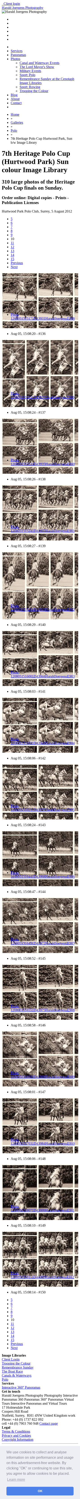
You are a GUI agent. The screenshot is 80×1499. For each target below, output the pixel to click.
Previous (17, 263)
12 (12, 247)
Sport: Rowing (30, 87)
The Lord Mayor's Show (37, 67)
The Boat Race (12, 1371)
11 (12, 243)
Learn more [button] (16, 1479)
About (15, 99)
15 (12, 259)
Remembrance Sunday (18, 1367)
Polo (5, 1379)
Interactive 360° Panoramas (21, 1387)
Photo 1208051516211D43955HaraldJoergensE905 (42, 808)
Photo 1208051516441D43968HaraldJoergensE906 (43, 874)
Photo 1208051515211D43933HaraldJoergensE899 (42, 395)
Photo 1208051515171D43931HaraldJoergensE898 (43, 316)
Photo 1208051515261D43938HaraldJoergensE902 (43, 607)
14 (12, 255)
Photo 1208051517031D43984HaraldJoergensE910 (43, 1141)
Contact (16, 103)
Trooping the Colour (34, 91)
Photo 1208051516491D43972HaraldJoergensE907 (43, 941)
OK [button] (40, 1491)
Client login (11, 4)
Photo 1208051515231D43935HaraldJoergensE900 (43, 462)
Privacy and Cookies (16, 1435)
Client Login (11, 1359)
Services (16, 51)
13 (12, 251)
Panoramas (18, 55)
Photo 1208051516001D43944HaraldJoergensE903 (43, 674)
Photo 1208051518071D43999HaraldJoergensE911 (42, 1208)
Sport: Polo (27, 75)
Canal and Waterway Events (39, 63)
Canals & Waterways (16, 1375)
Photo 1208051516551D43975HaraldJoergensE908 (43, 1008)
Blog (14, 95)
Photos (15, 59)
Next (14, 267)
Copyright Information (17, 1439)
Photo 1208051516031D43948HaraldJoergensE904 (43, 741)
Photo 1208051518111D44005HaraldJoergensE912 (42, 1275)
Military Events (30, 71)
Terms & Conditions (16, 1431)
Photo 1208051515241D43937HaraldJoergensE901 (43, 529)
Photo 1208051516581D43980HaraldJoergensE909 (43, 1075)
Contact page (48, 1423)
